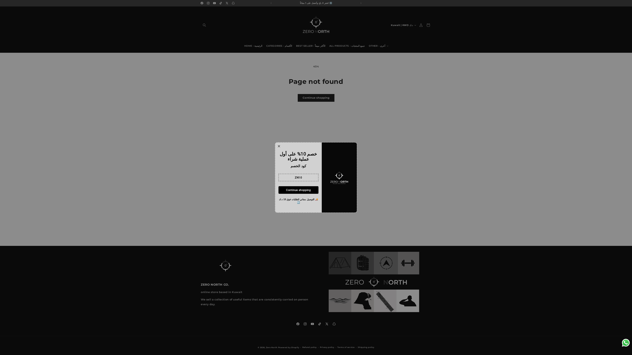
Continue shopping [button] (298, 190)
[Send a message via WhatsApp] (625, 342)
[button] (298, 177)
